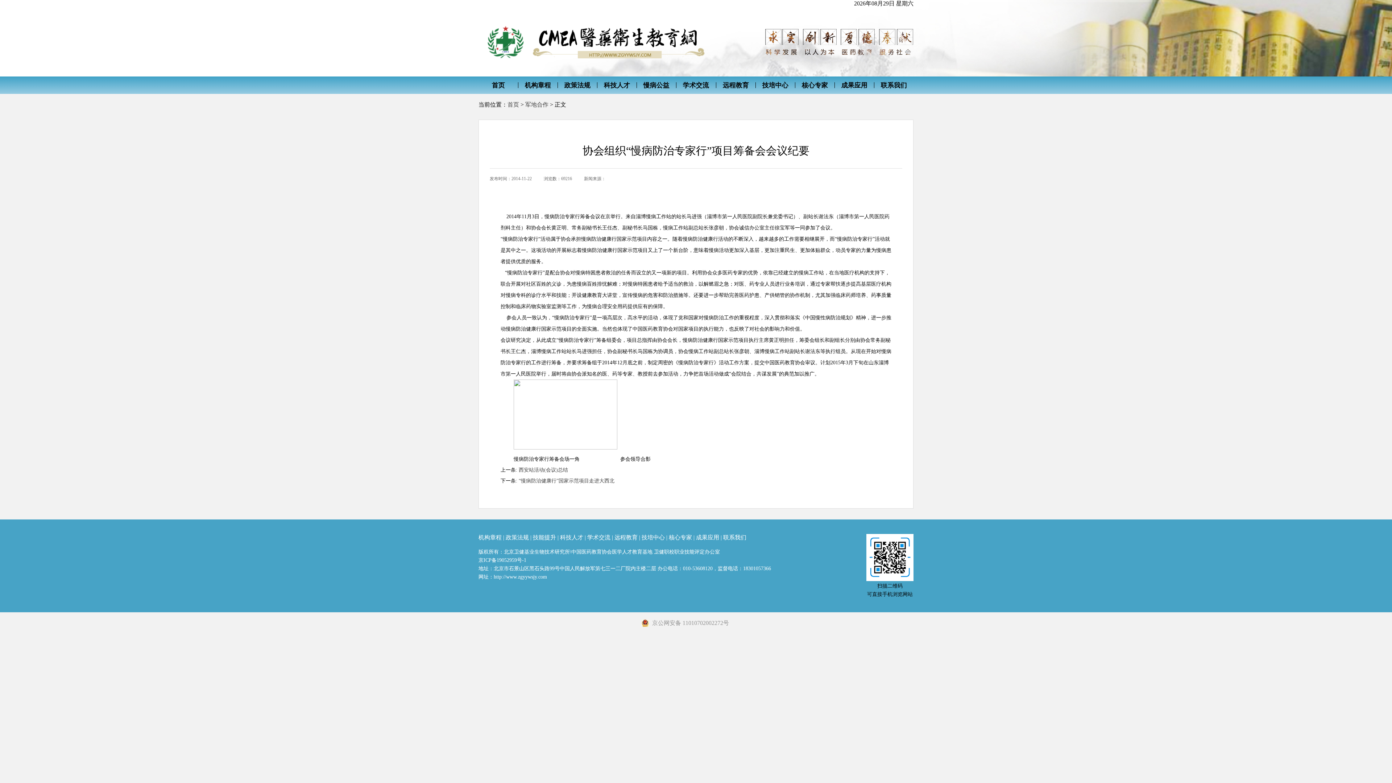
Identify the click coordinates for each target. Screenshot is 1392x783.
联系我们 (894, 85)
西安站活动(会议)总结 (543, 470)
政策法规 (577, 85)
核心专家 (815, 85)
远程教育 (736, 85)
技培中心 (775, 85)
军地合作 (536, 105)
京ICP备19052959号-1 (502, 560)
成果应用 (854, 85)
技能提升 (544, 537)
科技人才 (617, 85)
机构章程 (538, 85)
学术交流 (696, 85)
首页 (498, 85)
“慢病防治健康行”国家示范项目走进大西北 (566, 481)
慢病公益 (656, 85)
